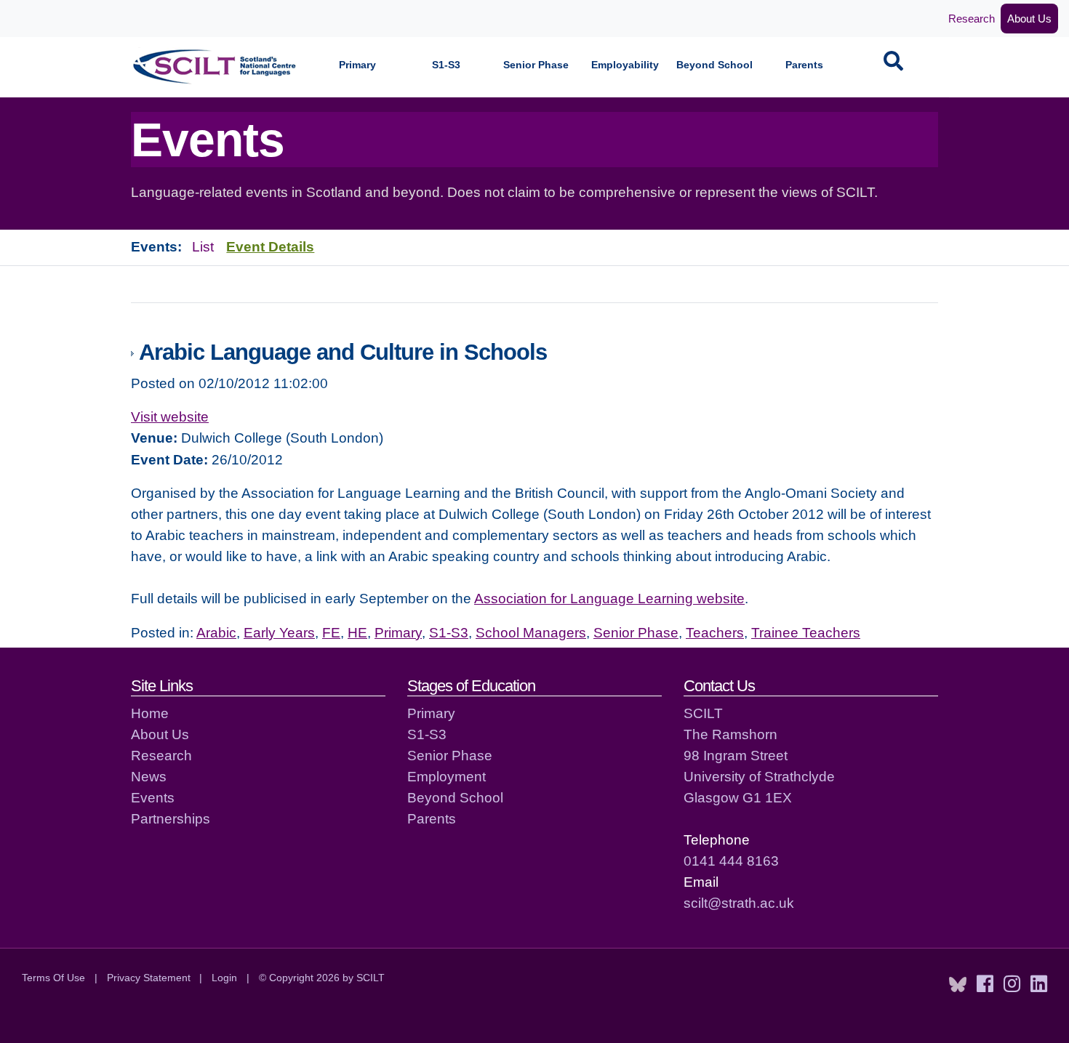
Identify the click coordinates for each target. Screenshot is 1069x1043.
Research (971, 18)
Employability (625, 65)
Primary (357, 65)
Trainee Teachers (805, 632)
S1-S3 (446, 65)
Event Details (270, 246)
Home (150, 713)
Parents (804, 65)
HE (357, 632)
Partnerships (170, 818)
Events (153, 797)
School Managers (531, 632)
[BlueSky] (957, 984)
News (149, 776)
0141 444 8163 (731, 861)
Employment (446, 776)
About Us (1029, 18)
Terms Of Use (53, 977)
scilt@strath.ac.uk (739, 903)
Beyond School (714, 65)
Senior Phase (536, 65)
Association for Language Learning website (609, 598)
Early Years (279, 632)
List (203, 246)
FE (331, 632)
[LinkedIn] (1038, 984)
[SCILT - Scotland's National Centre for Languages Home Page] (215, 66)
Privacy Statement (149, 977)
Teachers (715, 632)
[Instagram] (1012, 984)
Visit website (170, 416)
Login (224, 977)
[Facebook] (985, 984)
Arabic (216, 632)
